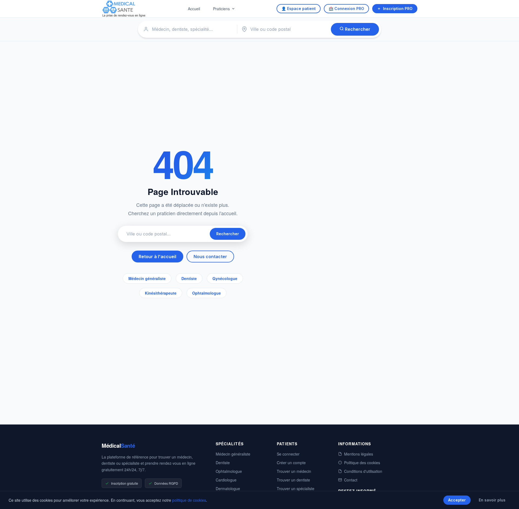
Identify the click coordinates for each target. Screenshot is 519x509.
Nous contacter (210, 256)
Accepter (457, 500)
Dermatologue (228, 488)
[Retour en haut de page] (509, 499)
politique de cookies (189, 500)
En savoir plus (492, 500)
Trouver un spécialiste (295, 488)
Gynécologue (224, 278)
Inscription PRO (397, 8)
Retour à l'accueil (157, 256)
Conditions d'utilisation (363, 471)
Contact (350, 480)
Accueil (194, 8)
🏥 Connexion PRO (346, 8)
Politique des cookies (362, 462)
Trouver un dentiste (293, 480)
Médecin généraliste (147, 278)
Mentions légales (358, 454)
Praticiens (221, 8)
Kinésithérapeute (161, 293)
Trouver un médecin (294, 471)
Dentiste (189, 278)
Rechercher (357, 29)
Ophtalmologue (206, 293)
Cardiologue (226, 480)
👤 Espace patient (298, 8)
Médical (118, 445)
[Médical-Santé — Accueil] (124, 9)
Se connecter (288, 454)
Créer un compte (291, 462)
